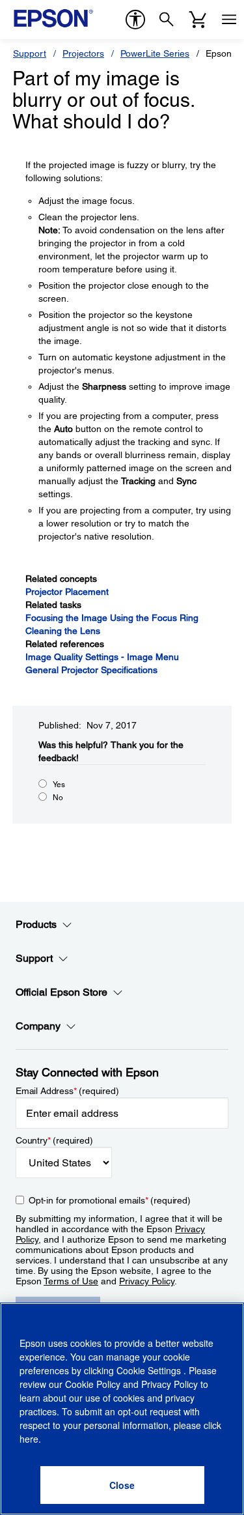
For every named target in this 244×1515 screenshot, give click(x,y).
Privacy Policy (146, 1281)
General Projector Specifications (91, 670)
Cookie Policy (92, 1384)
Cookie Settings (149, 1370)
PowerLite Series (154, 53)
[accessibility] (135, 19)
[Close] (122, 1485)
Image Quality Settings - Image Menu (102, 657)
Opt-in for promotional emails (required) (110, 1200)
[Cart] (197, 19)
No (58, 797)
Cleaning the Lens (62, 631)
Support (29, 53)
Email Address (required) (67, 1091)
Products (36, 924)
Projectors (83, 53)
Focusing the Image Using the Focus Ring (111, 618)
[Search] (166, 19)
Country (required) (54, 1140)
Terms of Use (71, 1281)
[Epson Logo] (53, 18)
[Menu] (229, 19)
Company (38, 1026)
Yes (59, 784)
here (29, 1438)
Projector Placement (67, 591)
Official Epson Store (61, 992)
